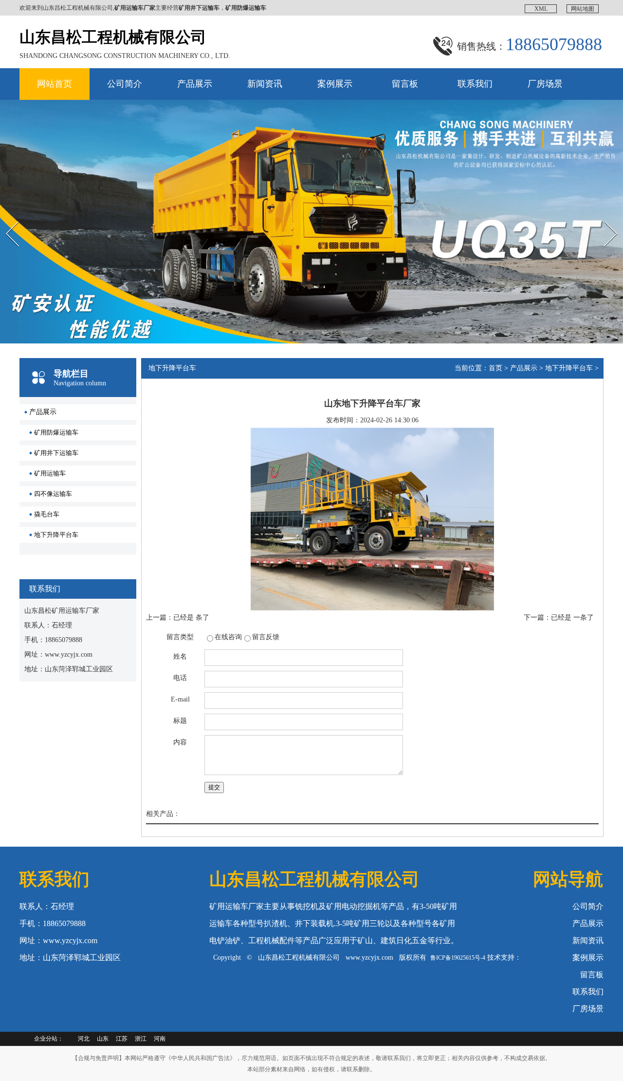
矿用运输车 (50, 473)
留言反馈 (265, 637)
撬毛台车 (46, 514)
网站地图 (582, 8)
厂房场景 (545, 84)
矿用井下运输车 (56, 452)
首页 (495, 368)
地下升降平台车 (56, 534)
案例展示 (334, 84)
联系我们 (475, 84)
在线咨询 (228, 637)
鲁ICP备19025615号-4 (457, 957)
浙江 (141, 1038)
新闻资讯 (264, 84)
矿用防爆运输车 (56, 432)
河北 (84, 1038)
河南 (159, 1038)
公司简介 (124, 84)
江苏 (122, 1038)
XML (541, 8)
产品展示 (194, 84)
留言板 (405, 84)
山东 (103, 1038)
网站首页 (54, 84)
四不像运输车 (53, 493)
